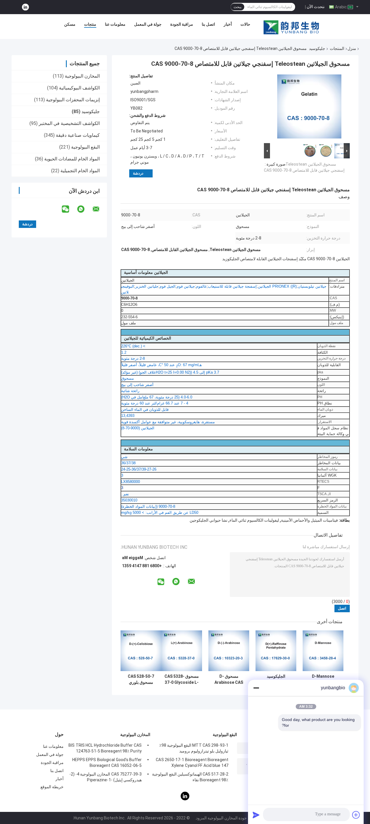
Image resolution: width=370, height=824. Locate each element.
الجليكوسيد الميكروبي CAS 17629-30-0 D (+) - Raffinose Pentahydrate (276, 679)
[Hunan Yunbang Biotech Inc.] (291, 25)
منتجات (90, 24)
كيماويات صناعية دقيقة (78, 135)
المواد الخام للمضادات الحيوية (72, 159)
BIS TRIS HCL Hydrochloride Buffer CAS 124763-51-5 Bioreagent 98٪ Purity (105, 748)
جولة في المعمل (148, 24)
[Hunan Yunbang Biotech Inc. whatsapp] (84, 209)
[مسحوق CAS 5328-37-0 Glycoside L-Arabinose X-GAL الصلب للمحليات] (181, 650)
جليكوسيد (317, 48)
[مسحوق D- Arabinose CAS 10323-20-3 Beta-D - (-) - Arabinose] (228, 650)
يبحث (237, 7)
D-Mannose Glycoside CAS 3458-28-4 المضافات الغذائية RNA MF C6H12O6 (323, 679)
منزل (351, 48)
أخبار (228, 24)
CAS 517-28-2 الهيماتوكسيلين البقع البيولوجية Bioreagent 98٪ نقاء (190, 777)
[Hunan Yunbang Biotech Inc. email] (99, 209)
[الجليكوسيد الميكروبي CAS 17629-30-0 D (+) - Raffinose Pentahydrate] (276, 650)
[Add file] (356, 814)
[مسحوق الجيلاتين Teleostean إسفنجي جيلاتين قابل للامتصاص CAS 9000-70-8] (309, 107)
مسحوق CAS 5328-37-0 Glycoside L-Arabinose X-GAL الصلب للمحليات (181, 679)
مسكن (69, 24)
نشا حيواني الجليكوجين (208, 520)
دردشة (138, 173)
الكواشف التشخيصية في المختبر (69, 123)
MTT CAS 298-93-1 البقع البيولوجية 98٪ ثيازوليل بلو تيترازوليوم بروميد (193, 748)
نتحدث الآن (316, 6)
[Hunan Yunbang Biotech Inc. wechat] (69, 209)
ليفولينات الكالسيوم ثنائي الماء (254, 520)
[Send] (256, 814)
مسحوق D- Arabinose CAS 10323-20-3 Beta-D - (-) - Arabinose (229, 679)
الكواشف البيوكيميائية (79, 88)
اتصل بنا (208, 24)
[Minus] (256, 687)
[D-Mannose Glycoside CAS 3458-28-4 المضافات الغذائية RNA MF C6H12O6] (323, 650)
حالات (245, 24)
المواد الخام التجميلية (80, 170)
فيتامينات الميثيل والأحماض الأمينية (309, 520)
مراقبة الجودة (181, 24)
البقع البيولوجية (85, 147)
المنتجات (337, 48)
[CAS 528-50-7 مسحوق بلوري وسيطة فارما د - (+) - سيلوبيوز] (141, 650)
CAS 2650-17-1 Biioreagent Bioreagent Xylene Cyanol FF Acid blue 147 (192, 762)
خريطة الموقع (52, 786)
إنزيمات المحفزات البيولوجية (73, 99)
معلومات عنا (115, 24)
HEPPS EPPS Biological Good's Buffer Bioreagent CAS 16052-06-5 (107, 762)
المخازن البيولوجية (82, 76)
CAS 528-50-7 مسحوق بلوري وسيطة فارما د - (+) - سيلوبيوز (141, 679)
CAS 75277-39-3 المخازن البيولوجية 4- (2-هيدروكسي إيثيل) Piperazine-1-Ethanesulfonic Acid (105, 778)
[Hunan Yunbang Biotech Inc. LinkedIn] (25, 7)
